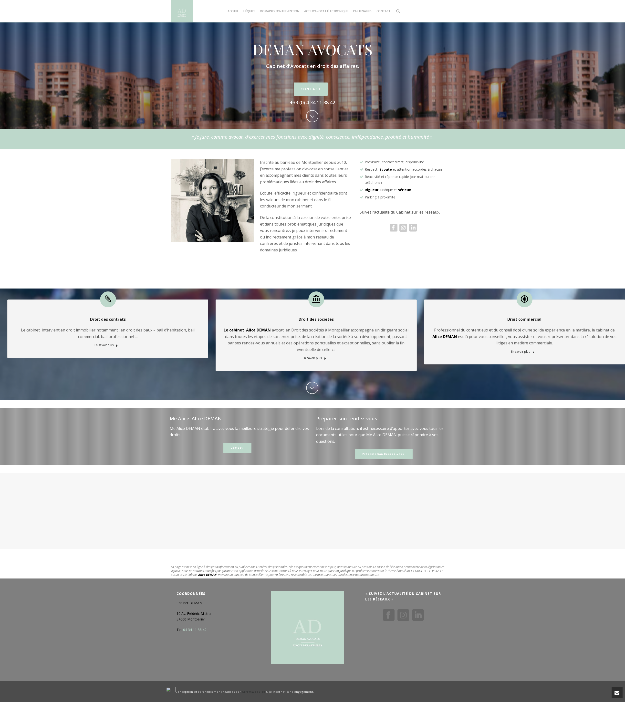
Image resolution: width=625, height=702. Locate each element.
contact (383, 11)
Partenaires (362, 11)
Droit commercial (524, 319)
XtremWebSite (253, 692)
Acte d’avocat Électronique (326, 11)
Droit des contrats (108, 319)
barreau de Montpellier (249, 575)
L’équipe (249, 11)
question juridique (339, 571)
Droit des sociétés (316, 319)
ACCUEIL (233, 11)
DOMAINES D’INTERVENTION (279, 11)
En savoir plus (104, 345)
